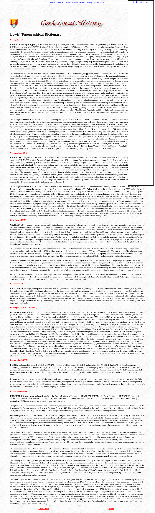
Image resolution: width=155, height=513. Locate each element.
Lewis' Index (43, 508)
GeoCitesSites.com (141, 2)
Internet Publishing (86, 2)
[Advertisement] (141, 48)
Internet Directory (72, 2)
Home (51, 2)
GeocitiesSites (59, 2)
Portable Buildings (100, 2)
